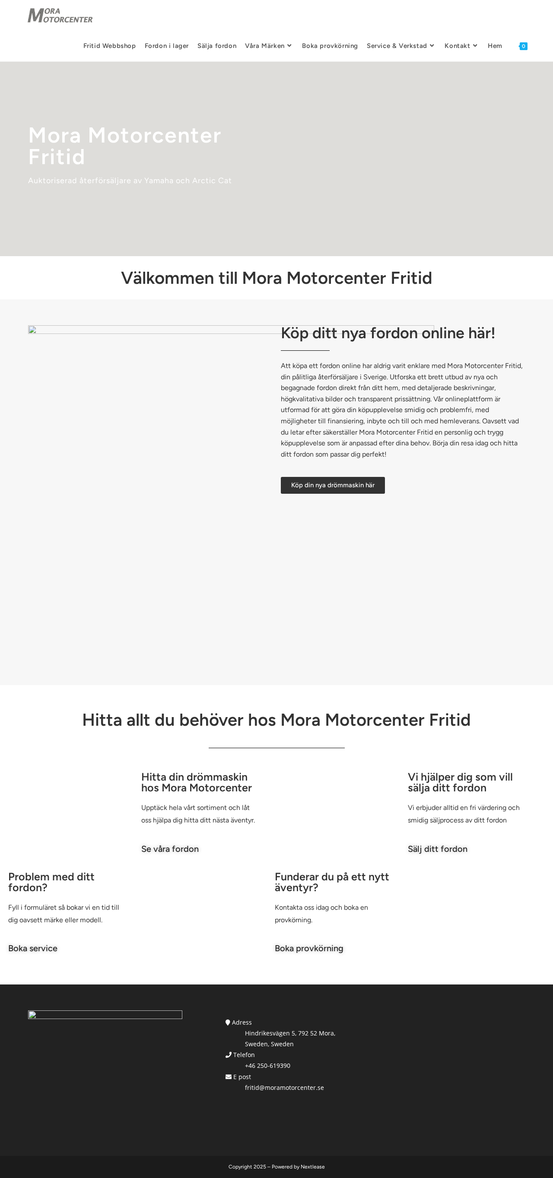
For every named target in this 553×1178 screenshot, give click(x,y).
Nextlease (313, 1167)
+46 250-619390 (267, 1065)
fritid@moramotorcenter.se (284, 1087)
